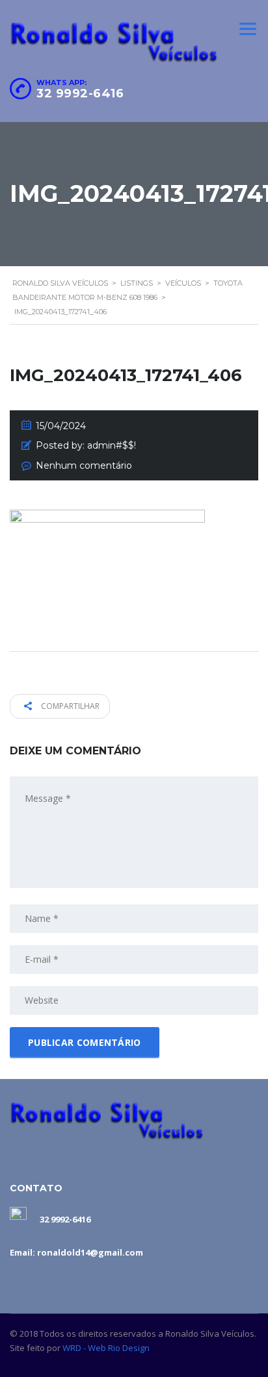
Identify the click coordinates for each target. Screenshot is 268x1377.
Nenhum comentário (84, 465)
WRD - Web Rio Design (106, 1348)
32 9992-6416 (80, 93)
